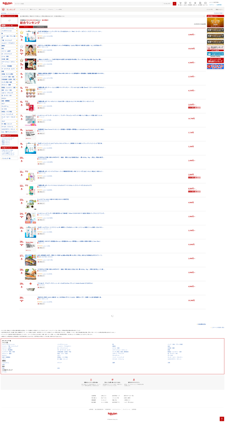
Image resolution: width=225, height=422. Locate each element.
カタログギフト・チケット (8, 134)
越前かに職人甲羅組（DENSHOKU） (46, 256)
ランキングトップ (24, 9)
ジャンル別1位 (59, 9)
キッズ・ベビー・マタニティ (8, 122)
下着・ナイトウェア (7, 45)
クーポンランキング (7, 156)
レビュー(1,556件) (47, 232)
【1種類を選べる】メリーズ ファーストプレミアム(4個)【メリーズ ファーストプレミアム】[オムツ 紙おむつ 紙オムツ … (70, 367)
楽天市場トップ (5, 13)
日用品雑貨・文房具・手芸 (8, 84)
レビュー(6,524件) (47, 92)
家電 (3, 76)
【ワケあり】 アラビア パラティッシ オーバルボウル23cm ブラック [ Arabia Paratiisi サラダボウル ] (65, 283)
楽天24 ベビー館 (42, 172)
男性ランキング (33, 9)
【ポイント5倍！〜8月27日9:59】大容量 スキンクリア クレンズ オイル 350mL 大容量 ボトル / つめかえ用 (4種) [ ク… (69, 311)
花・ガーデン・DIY (7, 100)
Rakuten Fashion (42, 326)
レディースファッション (8, 32)
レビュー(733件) (47, 120)
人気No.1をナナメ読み (7, 154)
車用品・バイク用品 (7, 116)
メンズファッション (7, 35)
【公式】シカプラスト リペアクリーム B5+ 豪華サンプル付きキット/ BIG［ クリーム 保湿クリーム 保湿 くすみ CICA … (70, 227)
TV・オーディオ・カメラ (8, 23)
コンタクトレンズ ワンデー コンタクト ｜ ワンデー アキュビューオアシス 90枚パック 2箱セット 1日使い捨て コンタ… (70, 115)
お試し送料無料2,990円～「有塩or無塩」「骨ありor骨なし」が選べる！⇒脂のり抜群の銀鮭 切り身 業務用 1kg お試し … (70, 381)
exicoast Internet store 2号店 (44, 200)
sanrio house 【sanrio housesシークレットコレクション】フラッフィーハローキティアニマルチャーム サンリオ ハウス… (70, 325)
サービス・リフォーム (7, 26)
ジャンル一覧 (209, 9)
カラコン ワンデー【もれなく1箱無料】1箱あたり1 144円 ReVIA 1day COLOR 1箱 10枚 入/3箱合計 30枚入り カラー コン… (71, 353)
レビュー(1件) (46, 246)
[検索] (174, 3)
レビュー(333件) (47, 400)
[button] (185, 4)
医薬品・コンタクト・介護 (8, 92)
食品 (3, 53)
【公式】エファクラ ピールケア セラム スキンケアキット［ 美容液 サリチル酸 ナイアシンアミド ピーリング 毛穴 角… (70, 143)
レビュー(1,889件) (47, 372)
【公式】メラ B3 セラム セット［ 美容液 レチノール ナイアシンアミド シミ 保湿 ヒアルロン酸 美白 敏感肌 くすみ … (69, 395)
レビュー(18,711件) (48, 260)
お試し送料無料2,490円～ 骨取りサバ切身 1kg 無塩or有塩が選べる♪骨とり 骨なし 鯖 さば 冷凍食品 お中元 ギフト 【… (70, 255)
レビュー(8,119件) (47, 414)
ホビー (3, 108)
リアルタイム (50, 9)
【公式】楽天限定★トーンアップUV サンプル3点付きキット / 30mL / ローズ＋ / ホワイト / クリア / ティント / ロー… (69, 31)
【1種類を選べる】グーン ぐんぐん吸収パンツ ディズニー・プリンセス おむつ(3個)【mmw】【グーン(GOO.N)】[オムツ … (71, 87)
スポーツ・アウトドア (7, 97)
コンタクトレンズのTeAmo (44, 214)
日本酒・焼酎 (5, 63)
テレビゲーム (5, 110)
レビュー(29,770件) (48, 358)
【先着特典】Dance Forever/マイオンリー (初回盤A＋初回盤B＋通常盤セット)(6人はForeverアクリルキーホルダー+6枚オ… (71, 129)
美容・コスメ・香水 (7, 94)
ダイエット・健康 (6, 89)
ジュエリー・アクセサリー (8, 47)
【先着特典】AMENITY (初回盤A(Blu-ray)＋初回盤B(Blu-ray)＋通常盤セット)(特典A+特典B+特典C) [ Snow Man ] (68, 241)
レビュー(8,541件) (47, 106)
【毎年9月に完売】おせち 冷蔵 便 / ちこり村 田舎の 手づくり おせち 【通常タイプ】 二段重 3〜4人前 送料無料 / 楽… (69, 297)
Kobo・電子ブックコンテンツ (9, 136)
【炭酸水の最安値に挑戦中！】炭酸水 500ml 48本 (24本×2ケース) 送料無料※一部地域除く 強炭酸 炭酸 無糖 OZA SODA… (71, 73)
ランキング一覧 (6, 163)
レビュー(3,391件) (47, 274)
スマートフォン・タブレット (8, 67)
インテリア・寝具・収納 (8, 81)
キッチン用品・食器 (7, 86)
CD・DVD (4, 113)
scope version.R (42, 284)
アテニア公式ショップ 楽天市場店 (46, 312)
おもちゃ (4, 102)
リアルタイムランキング (8, 142)
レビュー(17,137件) (48, 78)
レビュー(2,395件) (47, 148)
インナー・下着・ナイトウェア (9, 21)
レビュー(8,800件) (47, 190)
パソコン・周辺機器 (7, 70)
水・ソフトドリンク (7, 58)
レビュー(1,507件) (47, 302)
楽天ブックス (41, 130)
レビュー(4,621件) (47, 50)
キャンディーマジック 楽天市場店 (46, 354)
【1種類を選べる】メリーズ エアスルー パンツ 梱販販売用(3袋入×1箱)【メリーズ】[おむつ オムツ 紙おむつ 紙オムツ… (70, 171)
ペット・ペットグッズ (7, 119)
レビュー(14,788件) (48, 218)
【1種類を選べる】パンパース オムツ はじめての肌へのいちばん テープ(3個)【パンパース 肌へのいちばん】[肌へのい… (70, 339)
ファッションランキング (8, 159)
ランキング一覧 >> (218, 13)
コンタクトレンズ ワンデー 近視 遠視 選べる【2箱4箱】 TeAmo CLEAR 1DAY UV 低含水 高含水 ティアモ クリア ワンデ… (71, 213)
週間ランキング (6, 145)
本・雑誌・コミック (7, 128)
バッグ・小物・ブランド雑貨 (9, 18)
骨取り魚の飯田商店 (43, 158)
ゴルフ (3, 25)
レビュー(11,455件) (48, 36)
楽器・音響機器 (6, 105)
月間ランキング (6, 147)
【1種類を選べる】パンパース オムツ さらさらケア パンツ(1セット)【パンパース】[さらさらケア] (64, 185)
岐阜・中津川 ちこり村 (43, 47)
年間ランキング (6, 148)
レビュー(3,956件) (47, 176)
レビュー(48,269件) (48, 316)
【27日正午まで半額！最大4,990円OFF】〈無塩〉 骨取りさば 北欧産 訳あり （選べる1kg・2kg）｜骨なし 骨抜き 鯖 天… (70, 157)
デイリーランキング (7, 144)
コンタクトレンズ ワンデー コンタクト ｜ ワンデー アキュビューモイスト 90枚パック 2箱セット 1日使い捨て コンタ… (70, 409)
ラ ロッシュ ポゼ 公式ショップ (45, 33)
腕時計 (3, 50)
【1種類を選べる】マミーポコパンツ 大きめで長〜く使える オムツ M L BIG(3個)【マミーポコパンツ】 (65, 101)
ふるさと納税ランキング (8, 157)
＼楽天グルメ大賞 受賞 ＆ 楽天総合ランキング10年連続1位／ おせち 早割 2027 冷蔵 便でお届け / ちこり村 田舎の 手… (70, 45)
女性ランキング (42, 9)
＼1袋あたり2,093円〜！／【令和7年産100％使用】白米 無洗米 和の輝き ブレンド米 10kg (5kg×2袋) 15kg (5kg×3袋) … (69, 59)
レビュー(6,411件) (47, 64)
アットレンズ (41, 116)
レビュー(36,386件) (48, 162)
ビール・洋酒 (5, 61)
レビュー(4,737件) (47, 386)
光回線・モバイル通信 (7, 78)
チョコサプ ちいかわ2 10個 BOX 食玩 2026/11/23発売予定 (53, 199)
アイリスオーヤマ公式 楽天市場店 (45, 61)
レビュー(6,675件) (47, 344)
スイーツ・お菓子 (6, 55)
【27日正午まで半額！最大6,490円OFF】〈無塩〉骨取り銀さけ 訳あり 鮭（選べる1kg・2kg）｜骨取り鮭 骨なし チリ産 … (71, 269)
